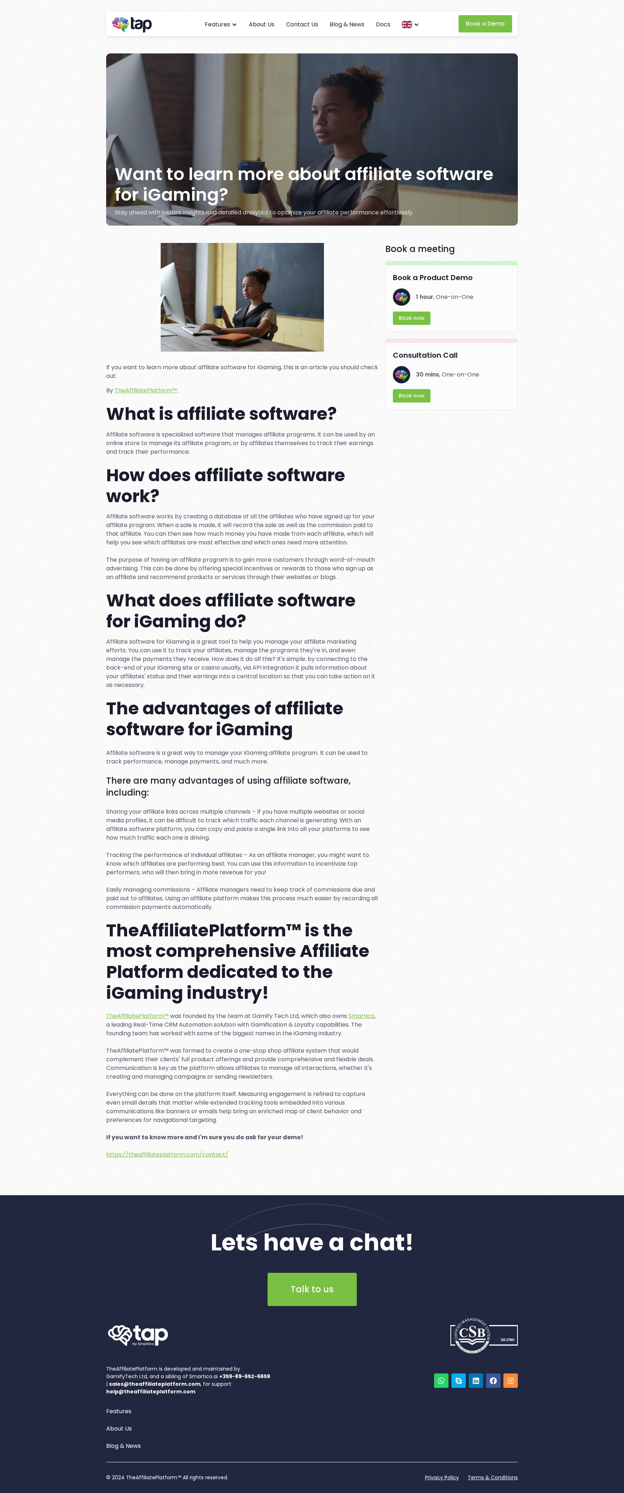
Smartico (361, 1016)
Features (118, 1411)
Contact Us (302, 24)
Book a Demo (485, 23)
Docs (383, 24)
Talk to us (312, 1289)
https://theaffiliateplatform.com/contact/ (167, 1154)
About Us (261, 24)
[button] (221, 24)
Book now (412, 318)
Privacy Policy (442, 1477)
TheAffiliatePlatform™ (145, 390)
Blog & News (347, 24)
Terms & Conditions (493, 1477)
